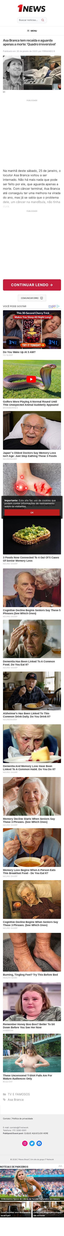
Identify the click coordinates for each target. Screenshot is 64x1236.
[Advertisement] (32, 134)
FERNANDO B (48, 51)
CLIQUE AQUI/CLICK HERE (36, 1133)
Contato (6, 1118)
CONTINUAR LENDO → (32, 285)
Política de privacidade (22, 1118)
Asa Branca (16, 1099)
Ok (32, 512)
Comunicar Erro (30, 298)
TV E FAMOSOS (19, 1094)
